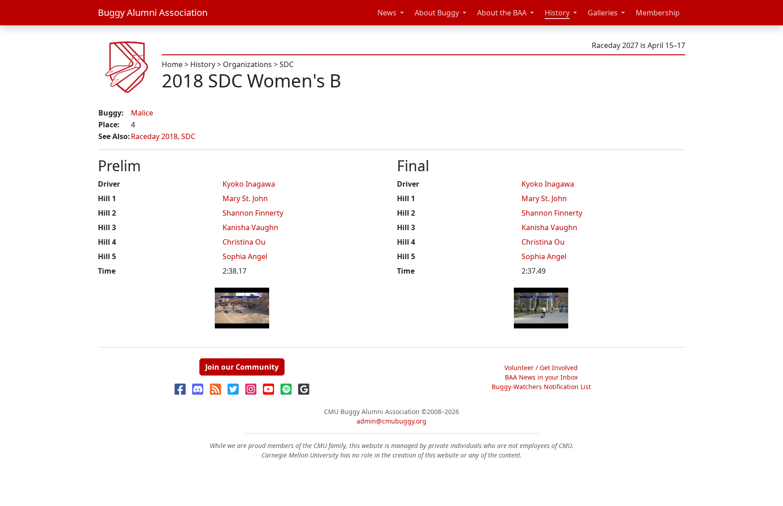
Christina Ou (244, 242)
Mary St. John (245, 198)
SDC (287, 64)
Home (172, 64)
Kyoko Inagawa (248, 184)
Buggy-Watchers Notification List (541, 386)
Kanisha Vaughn (250, 227)
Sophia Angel (244, 256)
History (557, 13)
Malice (142, 113)
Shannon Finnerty (252, 213)
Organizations (247, 64)
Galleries (603, 13)
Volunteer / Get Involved (541, 367)
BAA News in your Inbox (541, 377)
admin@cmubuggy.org (391, 421)
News (386, 13)
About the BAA (502, 13)
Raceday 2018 (154, 136)
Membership (658, 13)
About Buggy (437, 13)
